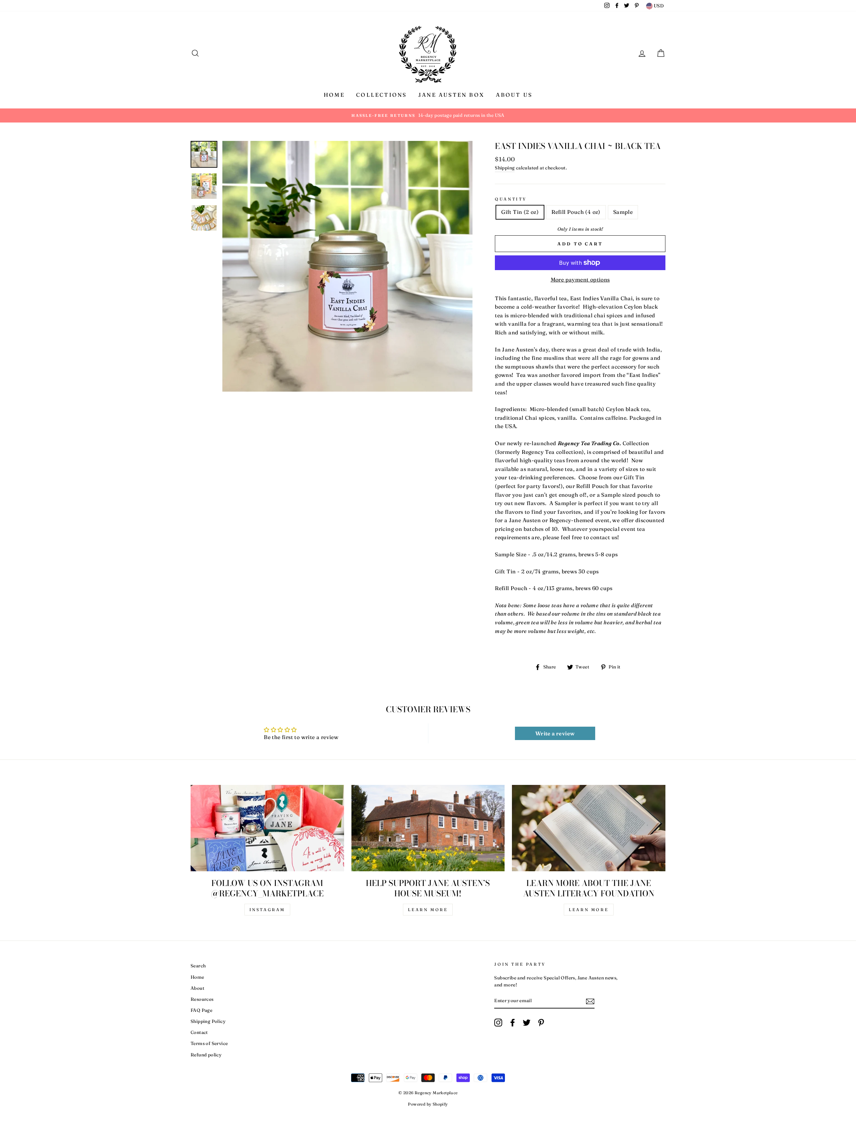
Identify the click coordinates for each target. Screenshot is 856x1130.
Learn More (428, 909)
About (197, 988)
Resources (202, 999)
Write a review (555, 733)
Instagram (267, 909)
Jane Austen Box (451, 94)
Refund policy (206, 1054)
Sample (623, 212)
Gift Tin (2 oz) (520, 212)
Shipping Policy (208, 1021)
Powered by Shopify (428, 1104)
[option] (428, 115)
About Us (514, 94)
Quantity (511, 198)
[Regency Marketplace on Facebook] (513, 1023)
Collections (381, 94)
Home (334, 94)
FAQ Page (201, 1010)
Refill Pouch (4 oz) (576, 212)
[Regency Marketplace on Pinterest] (541, 1023)
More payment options (580, 279)
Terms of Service (209, 1043)
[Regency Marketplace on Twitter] (527, 1023)
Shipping (505, 167)
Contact (199, 1032)
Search (198, 965)
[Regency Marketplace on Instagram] (498, 1023)
